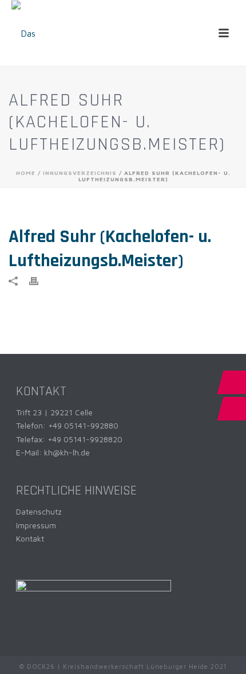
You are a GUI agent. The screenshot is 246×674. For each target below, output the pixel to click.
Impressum (36, 525)
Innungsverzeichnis (80, 172)
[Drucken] (39, 280)
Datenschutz (39, 511)
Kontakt (30, 538)
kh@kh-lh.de (67, 452)
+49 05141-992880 (83, 425)
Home (25, 172)
